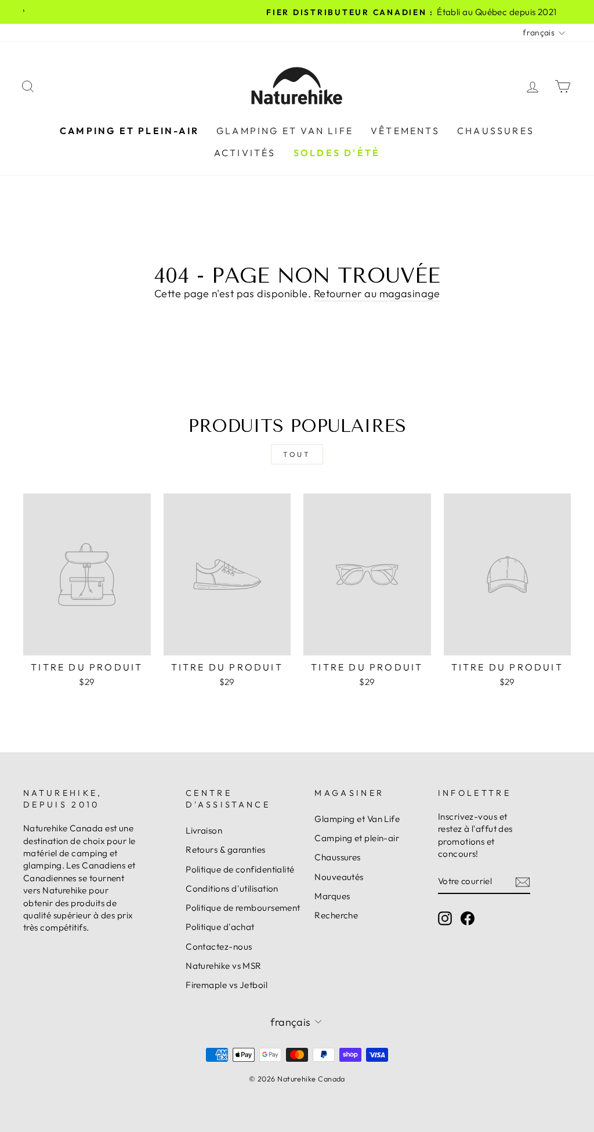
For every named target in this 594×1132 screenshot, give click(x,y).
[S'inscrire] (522, 881)
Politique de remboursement (243, 907)
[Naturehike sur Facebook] (468, 918)
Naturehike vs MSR (224, 965)
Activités (245, 152)
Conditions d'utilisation (232, 888)
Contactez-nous (219, 946)
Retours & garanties (226, 849)
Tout (296, 454)
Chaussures (495, 130)
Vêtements (405, 130)
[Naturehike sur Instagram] (445, 918)
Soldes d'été (337, 152)
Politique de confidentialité (240, 869)
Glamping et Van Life (284, 130)
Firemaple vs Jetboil (226, 984)
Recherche (336, 915)
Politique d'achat (220, 926)
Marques (332, 896)
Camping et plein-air (129, 130)
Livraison (204, 830)
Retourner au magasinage (377, 293)
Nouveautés (339, 876)
